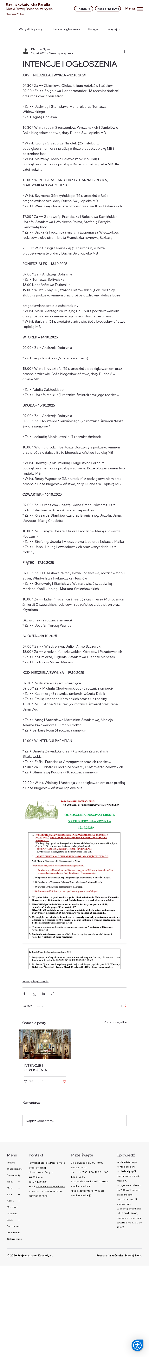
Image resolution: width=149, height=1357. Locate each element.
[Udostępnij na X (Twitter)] (34, 994)
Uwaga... (94, 29)
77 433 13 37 (40, 1181)
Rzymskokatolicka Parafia (29, 6)
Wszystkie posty (31, 29)
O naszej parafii (15, 1168)
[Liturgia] (19, 1220)
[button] (137, 1345)
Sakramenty (13, 1175)
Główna (11, 1162)
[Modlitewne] (19, 1188)
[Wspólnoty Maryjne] (19, 1182)
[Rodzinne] (19, 1201)
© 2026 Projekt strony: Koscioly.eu (30, 1255)
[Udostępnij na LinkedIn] (43, 994)
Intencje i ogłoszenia (65, 29)
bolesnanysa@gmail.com (50, 1186)
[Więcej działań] (124, 51)
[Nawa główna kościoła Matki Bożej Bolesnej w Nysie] (45, 1044)
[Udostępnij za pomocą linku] (53, 994)
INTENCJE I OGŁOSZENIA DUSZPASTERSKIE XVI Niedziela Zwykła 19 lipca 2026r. (44, 1067)
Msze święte (82, 1155)
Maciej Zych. (133, 1255)
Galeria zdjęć (14, 1238)
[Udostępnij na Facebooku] (24, 994)
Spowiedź (126, 1155)
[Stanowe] (19, 1194)
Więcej (112, 29)
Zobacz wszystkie (115, 1022)
